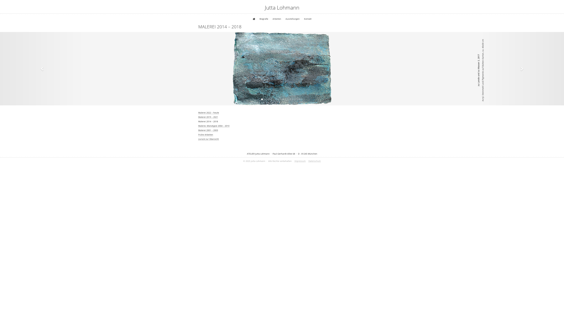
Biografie (264, 18)
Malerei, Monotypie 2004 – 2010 (213, 125)
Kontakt (308, 18)
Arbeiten (277, 18)
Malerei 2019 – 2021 (208, 117)
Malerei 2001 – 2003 (208, 130)
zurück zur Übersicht (208, 139)
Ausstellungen (293, 18)
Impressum (300, 161)
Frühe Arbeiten (205, 134)
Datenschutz (314, 161)
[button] (42, 68)
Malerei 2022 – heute (208, 112)
